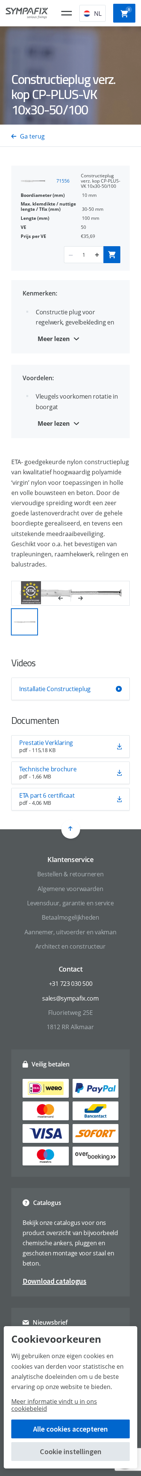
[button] (64, 599)
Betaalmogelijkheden (70, 917)
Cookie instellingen (71, 1451)
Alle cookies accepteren (70, 1428)
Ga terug (32, 136)
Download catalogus (54, 1280)
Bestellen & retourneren (70, 874)
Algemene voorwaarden (70, 889)
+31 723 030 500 (70, 983)
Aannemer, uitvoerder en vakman (70, 932)
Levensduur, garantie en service (70, 903)
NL (98, 13)
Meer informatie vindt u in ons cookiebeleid (54, 1405)
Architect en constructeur (70, 946)
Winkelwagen (129, 9)
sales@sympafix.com (70, 998)
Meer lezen (54, 338)
